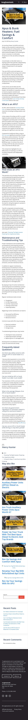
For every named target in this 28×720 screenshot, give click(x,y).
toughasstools (7, 2)
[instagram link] (3, 696)
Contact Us (7, 676)
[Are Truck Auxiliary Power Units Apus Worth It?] (14, 504)
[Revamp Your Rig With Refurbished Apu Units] (14, 568)
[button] (19, 2)
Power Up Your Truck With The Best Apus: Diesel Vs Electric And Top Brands (12, 536)
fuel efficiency (21, 422)
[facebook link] (10, 696)
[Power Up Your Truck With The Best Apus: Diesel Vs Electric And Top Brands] (14, 529)
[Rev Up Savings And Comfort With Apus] (14, 556)
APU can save (5, 135)
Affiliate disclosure (7, 709)
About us (16, 676)
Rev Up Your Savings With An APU (12, 582)
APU (5, 453)
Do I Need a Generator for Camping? (13, 611)
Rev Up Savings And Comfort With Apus (11, 560)
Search (5, 594)
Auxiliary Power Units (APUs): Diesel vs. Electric (12, 485)
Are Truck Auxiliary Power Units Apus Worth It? (11, 510)
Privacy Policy (17, 709)
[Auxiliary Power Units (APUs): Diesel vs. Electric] (14, 479)
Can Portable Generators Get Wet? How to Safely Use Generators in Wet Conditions (13, 623)
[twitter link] (6, 696)
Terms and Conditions (8, 711)
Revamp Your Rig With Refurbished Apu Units (13, 572)
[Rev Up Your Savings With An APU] (13, 578)
